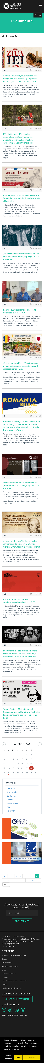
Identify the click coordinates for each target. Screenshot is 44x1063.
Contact (4, 984)
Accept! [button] (32, 1057)
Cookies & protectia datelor (11, 988)
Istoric (4, 970)
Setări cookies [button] (8, 1057)
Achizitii (5, 977)
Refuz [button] (18, 1057)
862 (32, 880)
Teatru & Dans (13, 803)
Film (8, 807)
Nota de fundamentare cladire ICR (14, 981)
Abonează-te (22, 921)
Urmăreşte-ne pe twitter (17, 999)
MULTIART (11, 811)
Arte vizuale (12, 792)
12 (13, 880)
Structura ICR (6, 963)
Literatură (11, 788)
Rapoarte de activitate (9, 966)
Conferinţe (11, 796)
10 (4, 880)
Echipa (4, 959)
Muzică (10, 800)
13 (18, 880)
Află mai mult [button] (14, 1049)
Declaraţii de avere (8, 974)
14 (23, 880)
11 (9, 880)
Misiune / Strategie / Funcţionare (14, 955)
